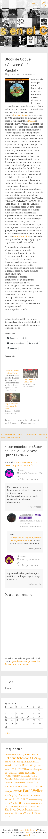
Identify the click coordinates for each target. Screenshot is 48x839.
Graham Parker (25, 776)
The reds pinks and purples (29, 806)
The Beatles (16, 803)
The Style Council (15, 809)
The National (13, 806)
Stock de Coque (20, 115)
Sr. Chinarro (20, 799)
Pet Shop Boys (11, 795)
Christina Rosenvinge (23, 765)
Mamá (36, 420)
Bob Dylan (9, 762)
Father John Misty (26, 773)
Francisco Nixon (12, 776)
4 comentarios (29, 423)
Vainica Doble (30, 810)
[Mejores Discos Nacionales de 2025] (12, 397)
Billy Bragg (36, 758)
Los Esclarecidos (21, 236)
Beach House (31, 754)
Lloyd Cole (29, 783)
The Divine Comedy (31, 803)
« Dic (7, 733)
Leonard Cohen (19, 783)
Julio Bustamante (16, 779)
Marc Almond (28, 787)
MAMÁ (31, 121)
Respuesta (36, 507)
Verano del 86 (30, 813)
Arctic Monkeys (20, 755)
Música (11, 420)
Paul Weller (33, 791)
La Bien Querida (30, 779)
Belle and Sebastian (17, 758)
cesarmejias (29, 75)
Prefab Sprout (26, 795)
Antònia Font (10, 755)
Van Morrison (17, 813)
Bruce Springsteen (24, 761)
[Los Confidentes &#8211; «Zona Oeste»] (14, 380)
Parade (17, 791)
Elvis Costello (19, 769)
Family (15, 773)
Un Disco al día (21, 420)
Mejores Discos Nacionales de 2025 (11, 406)
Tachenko (33, 800)
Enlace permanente (29, 479)
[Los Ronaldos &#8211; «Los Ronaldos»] (30, 373)
